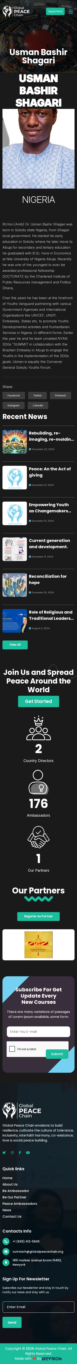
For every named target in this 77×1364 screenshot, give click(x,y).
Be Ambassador (15, 1190)
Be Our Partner (14, 1197)
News (6, 1210)
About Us (10, 1184)
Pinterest (60, 395)
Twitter (37, 395)
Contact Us (12, 1216)
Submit (57, 1054)
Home (7, 1178)
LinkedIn (38, 405)
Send (12, 1322)
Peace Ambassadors (19, 1203)
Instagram (14, 405)
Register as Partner (38, 916)
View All (15, 645)
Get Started (38, 701)
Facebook (14, 395)
